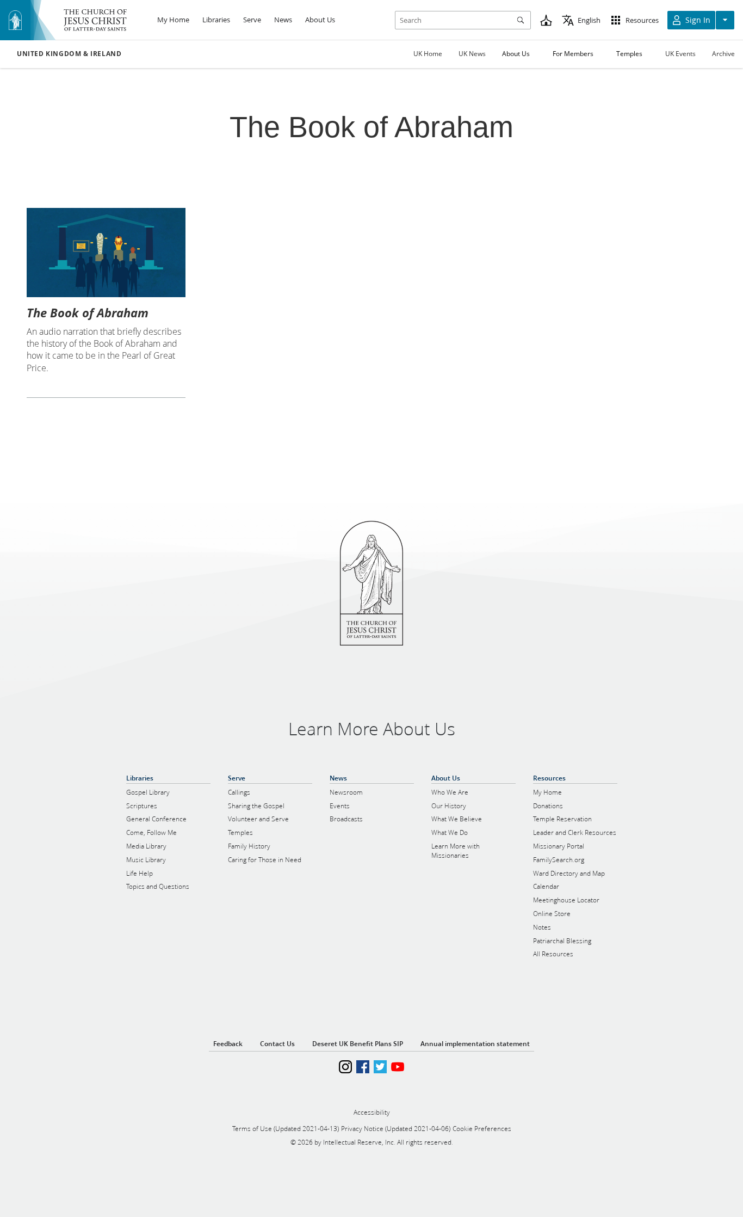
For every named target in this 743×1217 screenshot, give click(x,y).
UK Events (680, 53)
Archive (723, 53)
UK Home (427, 53)
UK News (472, 53)
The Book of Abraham (87, 312)
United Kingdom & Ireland (69, 54)
